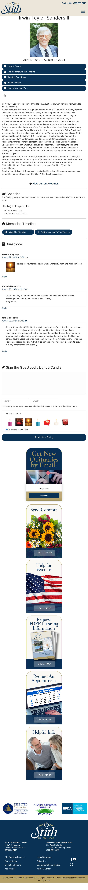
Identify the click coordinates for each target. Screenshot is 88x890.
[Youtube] (74, 859)
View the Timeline (17, 232)
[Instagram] (71, 864)
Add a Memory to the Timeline (21, 72)
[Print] (4, 95)
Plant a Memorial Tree (17, 88)
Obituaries (41, 861)
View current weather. (45, 183)
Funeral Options (11, 861)
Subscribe (44, 496)
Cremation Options (13, 865)
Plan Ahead (9, 869)
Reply (4, 276)
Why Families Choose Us (15, 857)
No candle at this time (18, 430)
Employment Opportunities (48, 865)
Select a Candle (13, 413)
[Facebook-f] (71, 859)
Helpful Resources (44, 857)
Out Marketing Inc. (73, 878)
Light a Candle (14, 66)
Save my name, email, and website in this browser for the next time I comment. (40, 406)
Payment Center (44, 869)
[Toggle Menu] (83, 12)
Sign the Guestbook (16, 77)
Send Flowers (14, 83)
